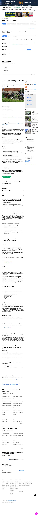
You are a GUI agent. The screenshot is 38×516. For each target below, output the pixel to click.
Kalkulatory (27, 7)
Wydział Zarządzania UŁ (30, 91)
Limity (3, 193)
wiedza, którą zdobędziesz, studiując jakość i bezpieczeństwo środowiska (12, 152)
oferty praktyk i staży (35, 113)
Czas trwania (4, 188)
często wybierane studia (34, 126)
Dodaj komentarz (22, 470)
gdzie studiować (34, 125)
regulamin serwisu (9, 500)
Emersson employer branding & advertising (9, 502)
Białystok (3, 455)
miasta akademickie (4, 9)
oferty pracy (33, 112)
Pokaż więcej (22, 423)
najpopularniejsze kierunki (34, 119)
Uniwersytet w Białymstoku (16, 42)
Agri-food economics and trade (6, 398)
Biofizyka (14, 414)
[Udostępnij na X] (3, 90)
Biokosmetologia (4, 419)
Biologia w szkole (4, 444)
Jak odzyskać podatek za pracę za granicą (4, 482)
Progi (3, 195)
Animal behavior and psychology (6, 403)
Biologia (14, 419)
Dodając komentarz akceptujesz (7, 472)
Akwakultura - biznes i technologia (7, 401)
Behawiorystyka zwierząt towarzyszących (18, 437)
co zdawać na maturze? (28, 121)
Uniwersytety (15, 36)
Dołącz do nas (8, 5)
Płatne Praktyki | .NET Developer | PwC (16, 485)
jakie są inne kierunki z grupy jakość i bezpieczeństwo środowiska (11, 156)
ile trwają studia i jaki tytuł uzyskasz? (8, 155)
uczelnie (9, 9)
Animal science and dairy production (7, 405)
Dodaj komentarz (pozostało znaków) (7, 465)
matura (30, 10)
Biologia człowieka (4, 421)
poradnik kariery (34, 113)
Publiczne (9, 36)
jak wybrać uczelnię (34, 132)
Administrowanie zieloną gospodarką (18, 433)
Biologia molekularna (16, 442)
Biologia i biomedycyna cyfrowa (17, 421)
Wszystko (4, 23)
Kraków (9, 455)
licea (24, 10)
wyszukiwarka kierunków (34, 118)
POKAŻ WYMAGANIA (6, 176)
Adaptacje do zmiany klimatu (6, 396)
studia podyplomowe (35, 127)
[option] (6, 69)
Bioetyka (3, 414)
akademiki (20, 9)
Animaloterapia (4, 407)
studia (12, 9)
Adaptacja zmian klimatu (5, 433)
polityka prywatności (13, 500)
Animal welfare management (17, 405)
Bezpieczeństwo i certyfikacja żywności (18, 410)
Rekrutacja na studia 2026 (29, 5)
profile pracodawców (35, 114)
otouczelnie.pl (3, 500)
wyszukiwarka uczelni (35, 131)
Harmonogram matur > (28, 162)
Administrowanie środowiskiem (17, 396)
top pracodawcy (29, 9)
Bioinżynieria (15, 416)
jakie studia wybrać (34, 124)
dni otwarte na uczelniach (34, 133)
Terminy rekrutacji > (28, 160)
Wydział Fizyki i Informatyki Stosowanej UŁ (31, 84)
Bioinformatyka (4, 416)
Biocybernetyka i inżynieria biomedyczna (18, 412)
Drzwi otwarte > (27, 161)
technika (27, 10)
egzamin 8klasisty (34, 10)
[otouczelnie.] (6, 7)
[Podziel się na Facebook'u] (3, 88)
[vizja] (19, 2)
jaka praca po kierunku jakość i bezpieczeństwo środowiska (10, 151)
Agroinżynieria (15, 398)
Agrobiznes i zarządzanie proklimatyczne (7, 435)
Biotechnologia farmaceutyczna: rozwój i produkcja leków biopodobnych (18, 444)
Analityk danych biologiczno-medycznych (18, 435)
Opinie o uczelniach (15, 5)
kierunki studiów (16, 9)
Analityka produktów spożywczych (18, 401)
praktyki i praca (24, 9)
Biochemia (3, 412)
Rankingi (22, 5)
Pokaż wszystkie (33, 74)
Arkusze (31, 7)
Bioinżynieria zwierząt (16, 417)
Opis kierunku (13, 23)
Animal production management (17, 403)
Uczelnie (9, 23)
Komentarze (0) (34, 21)
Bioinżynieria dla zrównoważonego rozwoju (7, 417)
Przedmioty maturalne (25, 23)
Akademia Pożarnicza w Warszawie (31, 89)
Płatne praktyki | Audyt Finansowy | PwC (16, 487)
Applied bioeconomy (16, 407)
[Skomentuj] (3, 91)
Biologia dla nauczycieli (5, 442)
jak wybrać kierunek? (35, 120)
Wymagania (19, 23)
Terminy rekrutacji (5, 185)
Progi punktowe (33, 23)
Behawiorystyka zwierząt (5, 410)
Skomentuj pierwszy (36, 513)
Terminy (23, 7)
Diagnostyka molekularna (5, 446)
